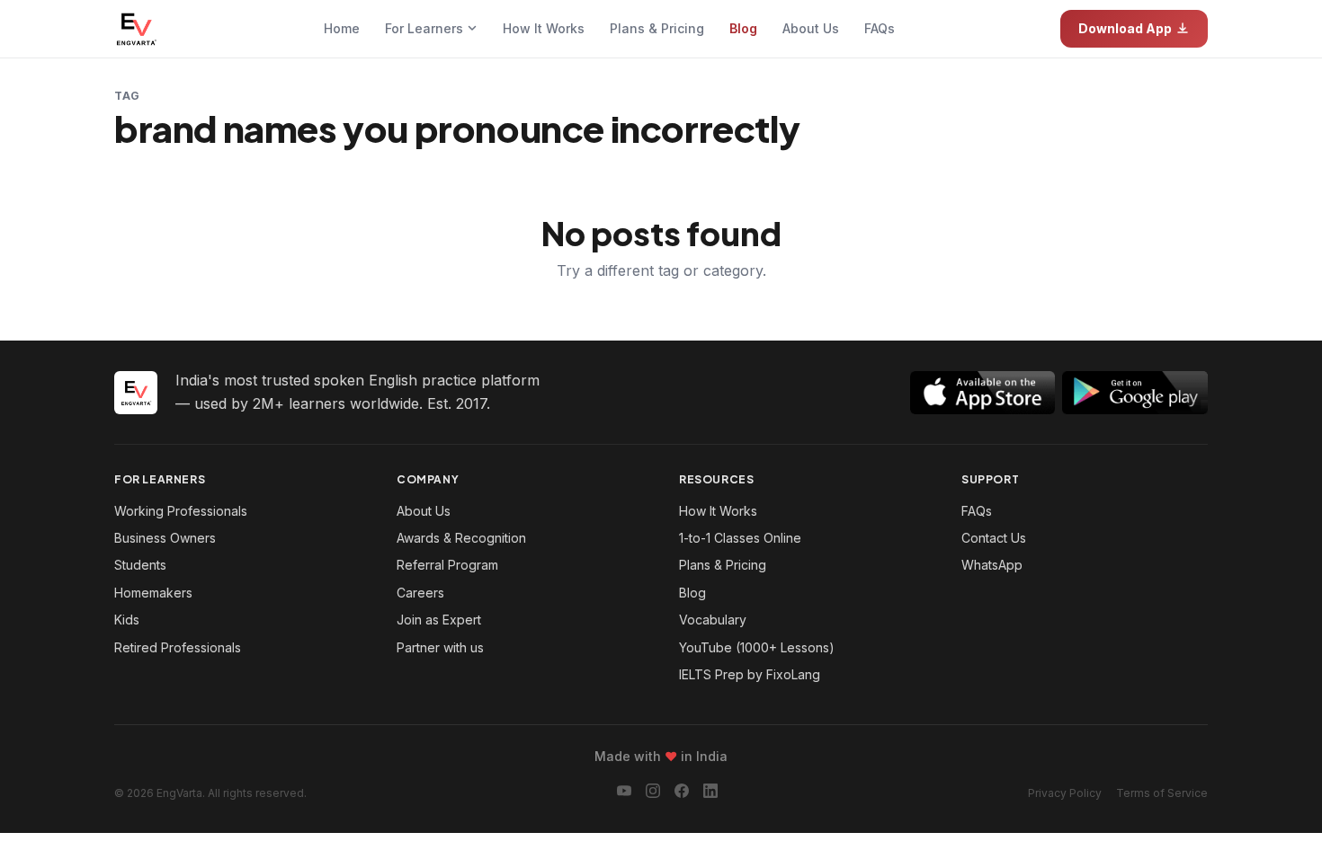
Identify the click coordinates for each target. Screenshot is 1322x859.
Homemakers (153, 592)
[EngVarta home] (135, 28)
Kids (126, 619)
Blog (743, 28)
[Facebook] (681, 793)
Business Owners (165, 537)
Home (342, 28)
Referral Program (447, 564)
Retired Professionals (177, 647)
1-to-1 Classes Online (740, 537)
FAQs (879, 28)
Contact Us (993, 537)
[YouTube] (624, 793)
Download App (1125, 28)
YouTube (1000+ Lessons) (757, 647)
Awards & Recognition (461, 537)
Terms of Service (1162, 793)
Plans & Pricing (657, 28)
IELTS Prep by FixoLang (749, 674)
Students (140, 564)
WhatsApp (992, 564)
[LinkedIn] (710, 793)
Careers (420, 592)
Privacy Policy (1065, 793)
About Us (810, 28)
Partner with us (440, 647)
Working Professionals (180, 510)
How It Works (544, 28)
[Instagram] (653, 793)
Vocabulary (712, 619)
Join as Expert (439, 619)
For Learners (426, 28)
